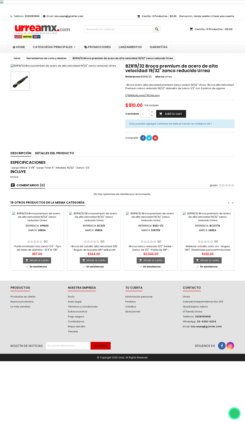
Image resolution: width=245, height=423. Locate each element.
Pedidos (130, 301)
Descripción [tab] (21, 153)
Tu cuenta (133, 287)
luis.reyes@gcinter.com (68, 16)
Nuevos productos (22, 301)
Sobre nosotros (77, 311)
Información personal (138, 296)
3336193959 (32, 16)
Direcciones (132, 311)
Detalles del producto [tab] (54, 153)
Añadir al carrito (37, 260)
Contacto (192, 287)
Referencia (132, 76)
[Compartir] (143, 138)
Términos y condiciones (83, 306)
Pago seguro (76, 316)
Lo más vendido (20, 306)
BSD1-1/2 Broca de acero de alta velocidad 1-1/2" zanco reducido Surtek (151, 238)
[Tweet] (149, 138)
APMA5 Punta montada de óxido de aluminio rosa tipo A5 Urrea (37, 236)
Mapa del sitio (76, 326)
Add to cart (170, 114)
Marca (159, 76)
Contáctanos (76, 321)
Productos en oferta (23, 296)
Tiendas (73, 331)
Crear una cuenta (223, 16)
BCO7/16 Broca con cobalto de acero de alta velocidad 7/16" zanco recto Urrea (207, 238)
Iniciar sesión (202, 16)
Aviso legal (75, 301)
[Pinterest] (155, 138)
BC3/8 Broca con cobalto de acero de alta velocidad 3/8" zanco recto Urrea (94, 238)
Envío (71, 296)
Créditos (130, 306)
